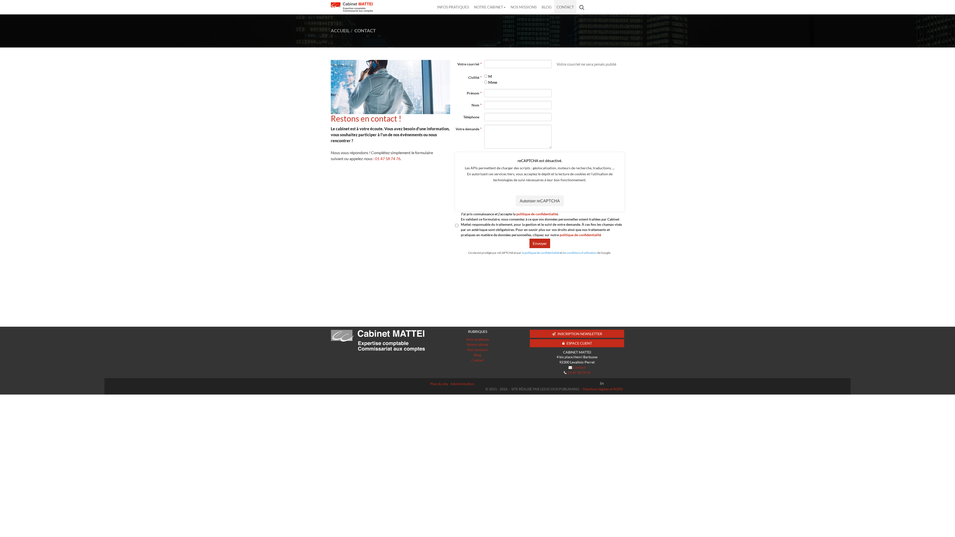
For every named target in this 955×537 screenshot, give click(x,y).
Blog (547, 7)
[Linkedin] (601, 383)
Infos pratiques (453, 7)
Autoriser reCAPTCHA (540, 201)
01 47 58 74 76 (387, 158)
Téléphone (471, 117)
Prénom (473, 93)
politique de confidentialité (537, 214)
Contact (565, 7)
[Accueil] (378, 341)
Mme (492, 82)
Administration (462, 384)
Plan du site (439, 384)
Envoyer (540, 243)
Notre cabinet (488, 7)
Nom (475, 105)
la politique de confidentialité (540, 253)
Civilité (473, 77)
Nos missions (524, 7)
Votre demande (467, 129)
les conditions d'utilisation (580, 253)
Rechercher (583, 7)
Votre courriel (468, 64)
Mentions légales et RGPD (603, 389)
